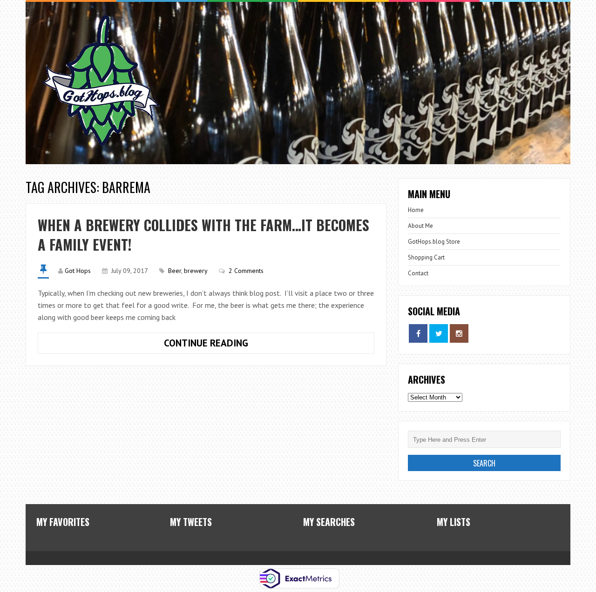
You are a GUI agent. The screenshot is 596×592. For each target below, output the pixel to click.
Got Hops (78, 270)
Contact (418, 273)
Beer (174, 270)
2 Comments (246, 270)
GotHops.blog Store (434, 242)
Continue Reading (143, 341)
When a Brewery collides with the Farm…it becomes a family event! (203, 234)
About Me (420, 226)
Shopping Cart (426, 257)
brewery (196, 270)
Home (416, 210)
